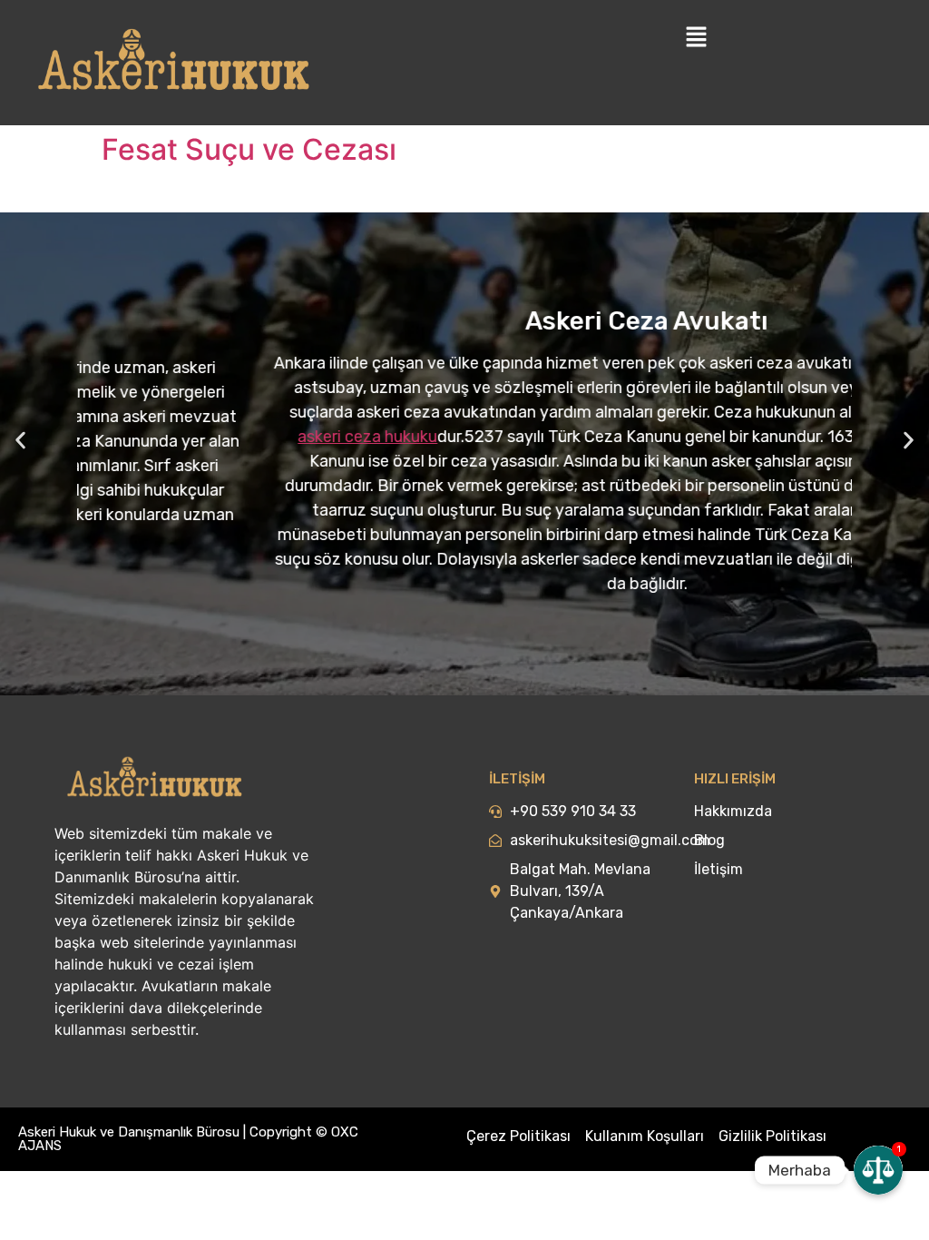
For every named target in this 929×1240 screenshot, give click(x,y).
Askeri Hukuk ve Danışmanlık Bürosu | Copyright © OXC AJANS (188, 1139)
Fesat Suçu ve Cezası (249, 149)
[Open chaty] (878, 1170)
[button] (20, 440)
